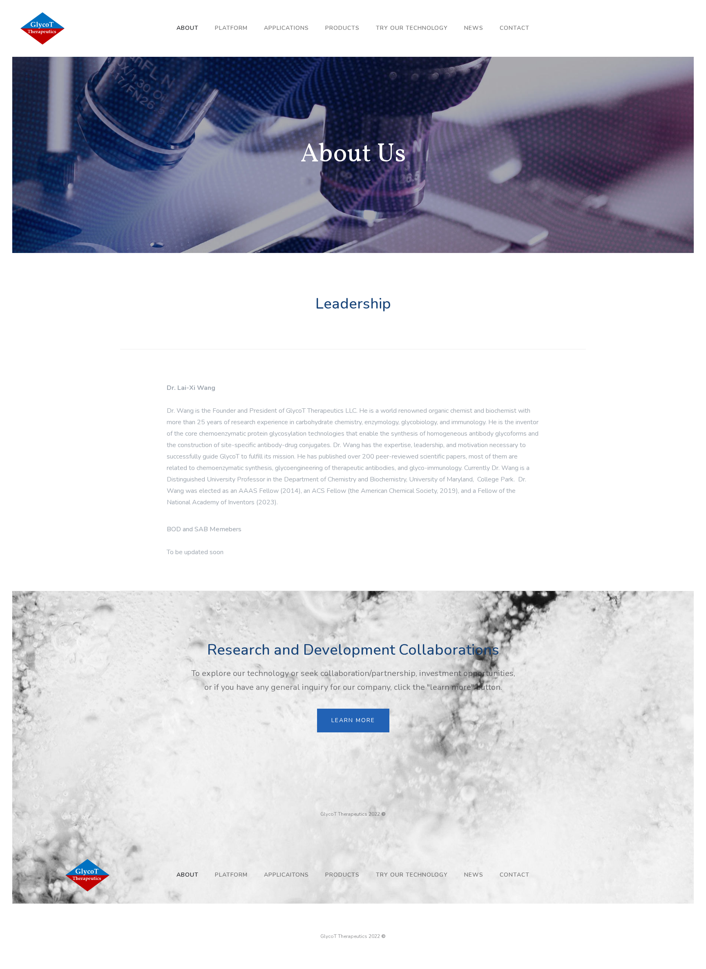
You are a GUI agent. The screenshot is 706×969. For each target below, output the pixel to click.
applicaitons (286, 875)
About (187, 28)
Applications (286, 28)
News (473, 28)
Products (342, 28)
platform (231, 28)
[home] (42, 28)
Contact (515, 28)
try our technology (412, 28)
